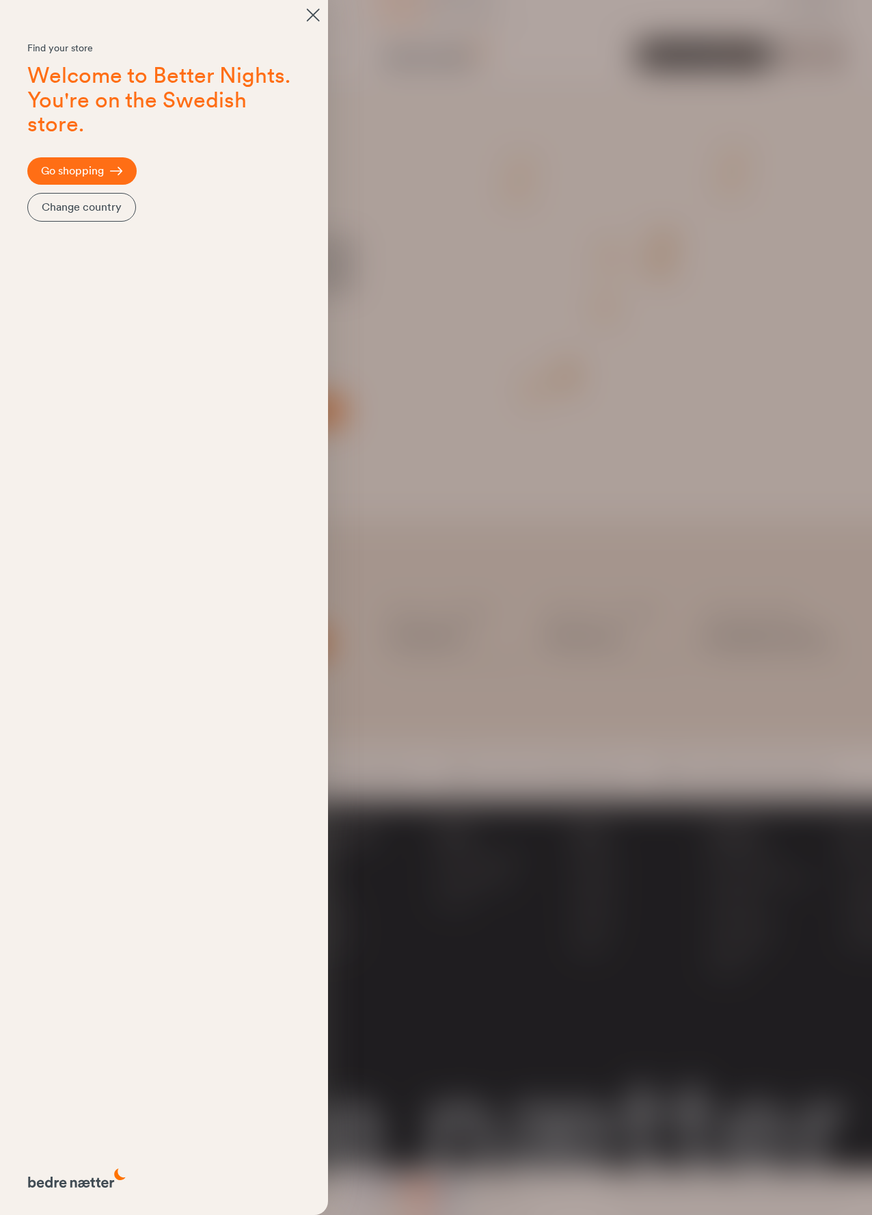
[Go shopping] (313, 15)
